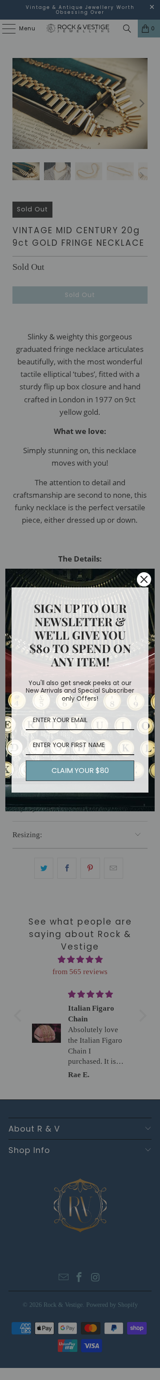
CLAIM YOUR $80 (80, 770)
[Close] (144, 579)
